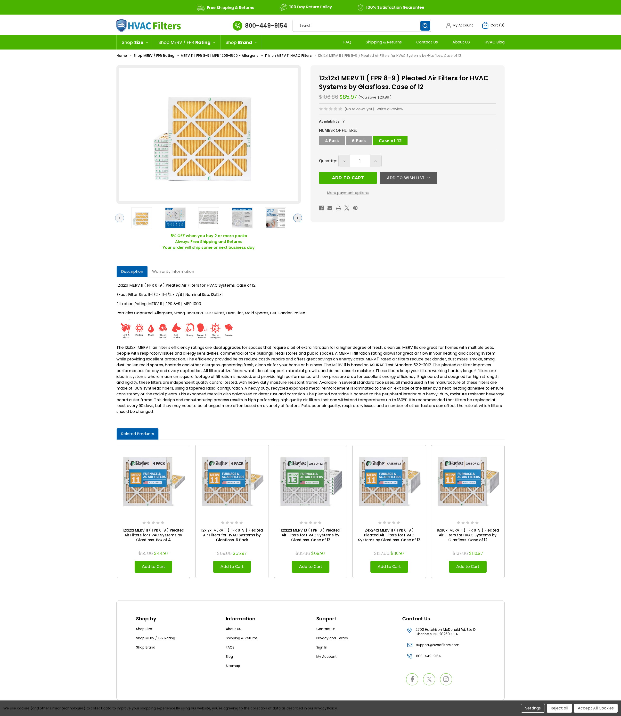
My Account (326, 656)
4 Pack (332, 140)
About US (461, 42)
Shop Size (144, 628)
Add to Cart (153, 566)
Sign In (321, 647)
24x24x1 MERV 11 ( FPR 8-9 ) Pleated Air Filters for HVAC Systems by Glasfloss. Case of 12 (389, 535)
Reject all (559, 708)
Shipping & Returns (384, 42)
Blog (229, 656)
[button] (459, 25)
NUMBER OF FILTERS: (338, 130)
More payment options (348, 192)
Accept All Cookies (596, 708)
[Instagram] (446, 679)
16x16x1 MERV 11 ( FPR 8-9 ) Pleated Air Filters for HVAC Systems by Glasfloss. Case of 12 (468, 535)
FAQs (230, 647)
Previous (121, 218)
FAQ (347, 42)
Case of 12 (390, 140)
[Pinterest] (355, 208)
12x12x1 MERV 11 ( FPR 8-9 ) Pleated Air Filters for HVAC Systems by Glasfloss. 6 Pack (232, 535)
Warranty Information (173, 271)
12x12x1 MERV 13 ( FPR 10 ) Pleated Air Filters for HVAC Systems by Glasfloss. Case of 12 (310, 535)
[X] (346, 208)
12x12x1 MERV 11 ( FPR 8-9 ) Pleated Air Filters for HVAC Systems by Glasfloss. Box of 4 (153, 535)
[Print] (338, 208)
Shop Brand (145, 647)
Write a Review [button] (389, 108)
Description (132, 271)
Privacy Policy (325, 708)
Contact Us (427, 42)
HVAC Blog (494, 42)
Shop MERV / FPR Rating (155, 638)
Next (299, 218)
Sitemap (233, 665)
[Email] (329, 208)
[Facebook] (321, 208)
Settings (533, 708)
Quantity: (328, 160)
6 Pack (359, 140)
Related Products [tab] (137, 434)
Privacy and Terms (332, 638)
